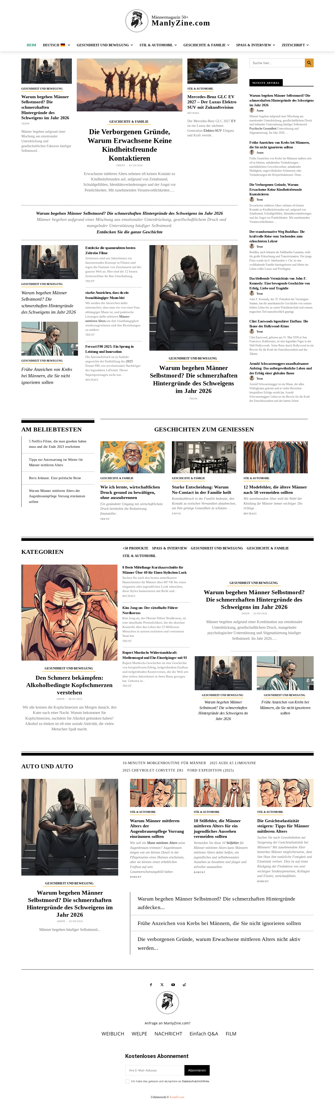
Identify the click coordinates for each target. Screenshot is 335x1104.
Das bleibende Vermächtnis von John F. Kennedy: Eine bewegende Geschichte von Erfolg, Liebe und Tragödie (279, 283)
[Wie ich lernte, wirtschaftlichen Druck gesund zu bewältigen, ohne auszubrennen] (132, 457)
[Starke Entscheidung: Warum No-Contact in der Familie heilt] (204, 457)
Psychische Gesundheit (262, 128)
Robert (136, 877)
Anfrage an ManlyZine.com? (167, 1023)
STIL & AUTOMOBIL (200, 88)
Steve (176, 513)
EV (233, 121)
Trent (120, 165)
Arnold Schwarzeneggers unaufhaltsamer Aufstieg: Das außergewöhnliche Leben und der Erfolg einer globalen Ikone (280, 368)
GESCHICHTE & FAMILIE (129, 121)
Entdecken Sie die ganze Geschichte (130, 231)
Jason (25, 123)
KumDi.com (177, 1097)
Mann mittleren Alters (162, 843)
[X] (162, 985)
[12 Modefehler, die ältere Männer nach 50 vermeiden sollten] (276, 457)
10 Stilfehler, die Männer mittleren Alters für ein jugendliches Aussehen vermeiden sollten (217, 828)
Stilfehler (232, 843)
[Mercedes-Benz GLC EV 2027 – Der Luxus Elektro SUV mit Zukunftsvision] (212, 71)
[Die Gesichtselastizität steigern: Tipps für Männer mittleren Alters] (285, 793)
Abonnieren (197, 1070)
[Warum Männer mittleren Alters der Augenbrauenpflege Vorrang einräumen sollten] (158, 793)
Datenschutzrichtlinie (195, 1081)
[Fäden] (184, 985)
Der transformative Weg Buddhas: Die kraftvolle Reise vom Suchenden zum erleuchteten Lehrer (277, 236)
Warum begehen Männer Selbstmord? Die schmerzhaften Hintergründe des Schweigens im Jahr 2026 (45, 107)
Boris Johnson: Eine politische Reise (55, 478)
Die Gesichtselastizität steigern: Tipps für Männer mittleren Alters (283, 826)
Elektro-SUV (213, 130)
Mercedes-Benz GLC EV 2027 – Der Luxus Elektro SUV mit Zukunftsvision (211, 102)
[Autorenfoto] (252, 110)
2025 (129, 361)
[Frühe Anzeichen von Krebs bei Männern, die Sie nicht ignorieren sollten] (49, 339)
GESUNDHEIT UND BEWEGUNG (42, 88)
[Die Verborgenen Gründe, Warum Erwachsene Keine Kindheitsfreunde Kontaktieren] (129, 85)
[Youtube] (173, 985)
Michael (193, 113)
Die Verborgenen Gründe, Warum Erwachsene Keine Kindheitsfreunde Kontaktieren (275, 189)
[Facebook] (151, 985)
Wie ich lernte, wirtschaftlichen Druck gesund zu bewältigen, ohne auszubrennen (130, 492)
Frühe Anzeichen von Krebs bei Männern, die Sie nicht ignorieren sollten (46, 376)
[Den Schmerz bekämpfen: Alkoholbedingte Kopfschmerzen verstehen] (69, 613)
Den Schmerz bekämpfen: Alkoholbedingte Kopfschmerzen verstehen (69, 685)
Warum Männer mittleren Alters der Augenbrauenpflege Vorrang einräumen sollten (57, 496)
